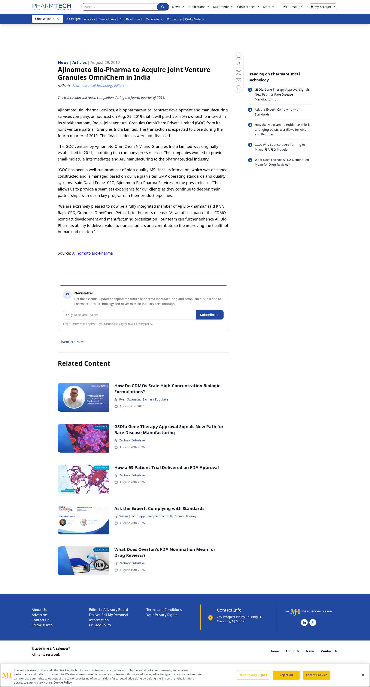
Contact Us (40, 620)
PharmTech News (72, 342)
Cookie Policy (63, 682)
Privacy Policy (100, 625)
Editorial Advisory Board (108, 609)
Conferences (246, 7)
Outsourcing (174, 19)
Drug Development (130, 19)
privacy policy (144, 324)
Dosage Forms (107, 19)
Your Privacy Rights (162, 614)
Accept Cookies (316, 675)
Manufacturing (154, 19)
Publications (196, 7)
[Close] (363, 675)
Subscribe (207, 315)
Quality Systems (194, 19)
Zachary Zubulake (155, 399)
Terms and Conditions (164, 609)
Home (274, 651)
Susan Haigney (185, 516)
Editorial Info (42, 625)
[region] (185, 675)
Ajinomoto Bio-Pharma (92, 253)
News (310, 651)
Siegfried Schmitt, (160, 516)
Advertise (39, 614)
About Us (39, 609)
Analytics (89, 19)
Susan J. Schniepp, (132, 516)
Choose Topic (44, 19)
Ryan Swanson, (130, 399)
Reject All (286, 675)
